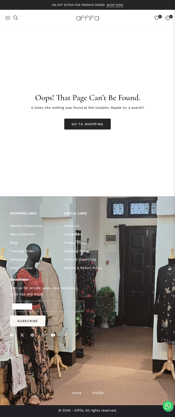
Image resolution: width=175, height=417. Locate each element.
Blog (13, 243)
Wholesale (18, 259)
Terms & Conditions (80, 259)
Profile (98, 393)
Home (77, 393)
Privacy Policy (75, 243)
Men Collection (22, 234)
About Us (71, 226)
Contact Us (73, 234)
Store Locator (21, 268)
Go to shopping (87, 124)
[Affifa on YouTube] (54, 335)
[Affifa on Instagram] (44, 335)
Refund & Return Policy (83, 268)
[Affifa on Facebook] (13, 335)
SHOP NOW (115, 5)
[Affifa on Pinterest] (33, 335)
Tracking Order (22, 251)
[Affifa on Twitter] (23, 335)
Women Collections (26, 226)
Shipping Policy (76, 251)
